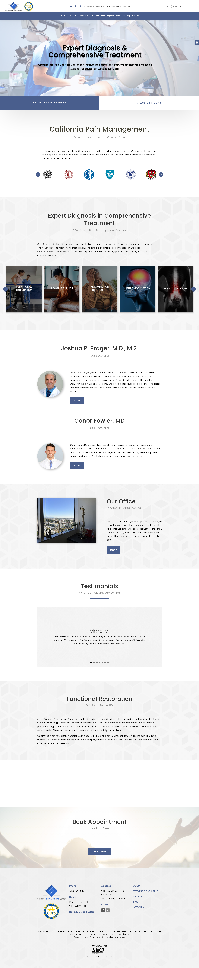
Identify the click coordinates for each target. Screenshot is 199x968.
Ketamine (95, 16)
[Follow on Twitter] (71, 6)
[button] (197, 42)
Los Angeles (95, 934)
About (71, 16)
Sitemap (125, 934)
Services (82, 16)
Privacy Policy (95, 937)
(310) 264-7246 (174, 6)
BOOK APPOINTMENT (50, 102)
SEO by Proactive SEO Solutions (99, 956)
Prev (38, 174)
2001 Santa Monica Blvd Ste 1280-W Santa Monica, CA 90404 (106, 6)
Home (63, 16)
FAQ (103, 16)
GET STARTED (99, 851)
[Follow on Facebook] (75, 6)
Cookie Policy (107, 937)
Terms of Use (119, 937)
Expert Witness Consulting (118, 16)
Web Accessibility (81, 937)
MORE (77, 400)
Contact (135, 16)
